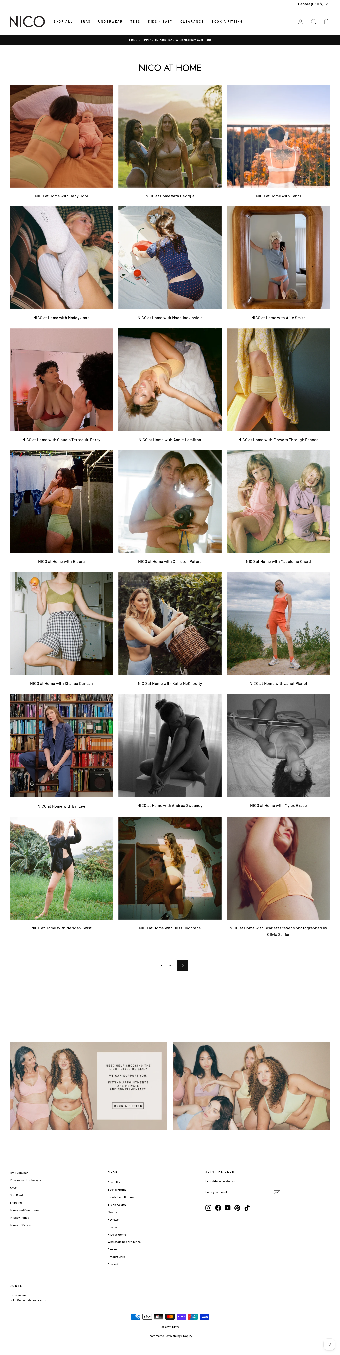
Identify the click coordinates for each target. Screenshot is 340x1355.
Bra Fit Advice (117, 1204)
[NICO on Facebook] (218, 1208)
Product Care (116, 1256)
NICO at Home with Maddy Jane (61, 317)
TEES (135, 21)
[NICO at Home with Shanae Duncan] (61, 623)
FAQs (13, 1187)
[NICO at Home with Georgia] (170, 136)
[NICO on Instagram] (208, 1208)
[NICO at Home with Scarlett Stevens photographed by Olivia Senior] (278, 868)
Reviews (113, 1219)
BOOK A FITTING (227, 21)
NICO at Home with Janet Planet (279, 683)
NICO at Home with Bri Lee (61, 806)
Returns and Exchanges (25, 1180)
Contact (113, 1264)
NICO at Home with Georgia (170, 195)
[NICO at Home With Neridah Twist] (61, 868)
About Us (114, 1182)
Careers (113, 1249)
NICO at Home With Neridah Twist (61, 927)
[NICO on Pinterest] (237, 1208)
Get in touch (18, 1295)
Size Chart (16, 1195)
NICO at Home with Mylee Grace (278, 805)
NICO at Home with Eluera (61, 561)
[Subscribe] (277, 1192)
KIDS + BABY (160, 21)
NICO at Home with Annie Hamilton (170, 439)
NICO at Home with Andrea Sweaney (170, 805)
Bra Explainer (19, 1172)
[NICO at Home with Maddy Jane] (61, 257)
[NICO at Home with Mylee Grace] (278, 745)
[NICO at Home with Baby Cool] (61, 136)
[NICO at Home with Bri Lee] (61, 745)
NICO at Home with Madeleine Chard (278, 561)
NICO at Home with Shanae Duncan (61, 683)
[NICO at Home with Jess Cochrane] (170, 868)
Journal (113, 1227)
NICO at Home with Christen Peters (170, 561)
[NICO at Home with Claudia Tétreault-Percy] (61, 379)
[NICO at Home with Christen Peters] (170, 501)
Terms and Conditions (24, 1210)
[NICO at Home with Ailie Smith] (278, 257)
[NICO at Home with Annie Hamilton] (170, 379)
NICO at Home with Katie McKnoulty (170, 683)
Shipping (16, 1202)
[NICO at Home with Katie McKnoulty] (170, 623)
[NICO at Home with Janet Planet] (278, 623)
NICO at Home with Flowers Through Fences (278, 439)
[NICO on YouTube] (228, 1208)
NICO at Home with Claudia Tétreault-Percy (61, 439)
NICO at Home (117, 1234)
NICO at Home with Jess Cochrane (170, 927)
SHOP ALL (63, 21)
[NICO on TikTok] (247, 1208)
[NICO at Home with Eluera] (61, 501)
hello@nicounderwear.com (28, 1300)
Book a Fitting (117, 1189)
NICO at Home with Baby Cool (61, 195)
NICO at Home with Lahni (278, 195)
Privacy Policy (19, 1217)
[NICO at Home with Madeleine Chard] (278, 501)
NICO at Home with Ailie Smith (278, 317)
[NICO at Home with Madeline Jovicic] (170, 257)
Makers (112, 1212)
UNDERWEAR (110, 21)
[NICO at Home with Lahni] (278, 136)
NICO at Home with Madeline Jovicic (170, 317)
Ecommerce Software (162, 1336)
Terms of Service (21, 1225)
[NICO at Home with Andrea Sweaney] (170, 745)
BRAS (85, 21)
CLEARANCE (192, 21)
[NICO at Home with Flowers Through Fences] (278, 379)
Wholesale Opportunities (124, 1241)
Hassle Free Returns (121, 1197)
